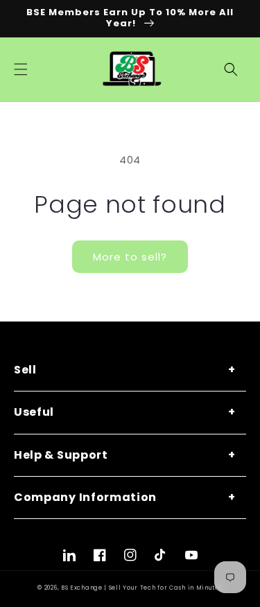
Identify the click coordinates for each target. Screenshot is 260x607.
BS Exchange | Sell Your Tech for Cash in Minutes (142, 587)
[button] (21, 69)
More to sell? (130, 256)
